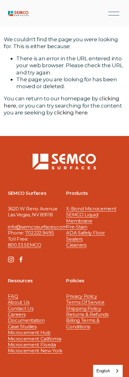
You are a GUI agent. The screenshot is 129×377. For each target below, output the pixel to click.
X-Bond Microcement (91, 209)
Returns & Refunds (87, 314)
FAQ (13, 296)
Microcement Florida (32, 345)
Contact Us (21, 308)
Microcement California (34, 339)
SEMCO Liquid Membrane (82, 218)
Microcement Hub (29, 332)
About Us (18, 302)
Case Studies (22, 326)
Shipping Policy (83, 308)
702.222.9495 (39, 233)
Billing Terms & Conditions (82, 323)
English (103, 371)
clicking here (71, 112)
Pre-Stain (76, 227)
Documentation (26, 320)
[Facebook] (21, 259)
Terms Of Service (85, 302)
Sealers (74, 239)
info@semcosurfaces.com (37, 227)
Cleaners (76, 245)
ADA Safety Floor (85, 233)
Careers (17, 314)
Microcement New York (35, 351)
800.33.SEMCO (24, 245)
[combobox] (108, 371)
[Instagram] (11, 259)
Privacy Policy (81, 296)
